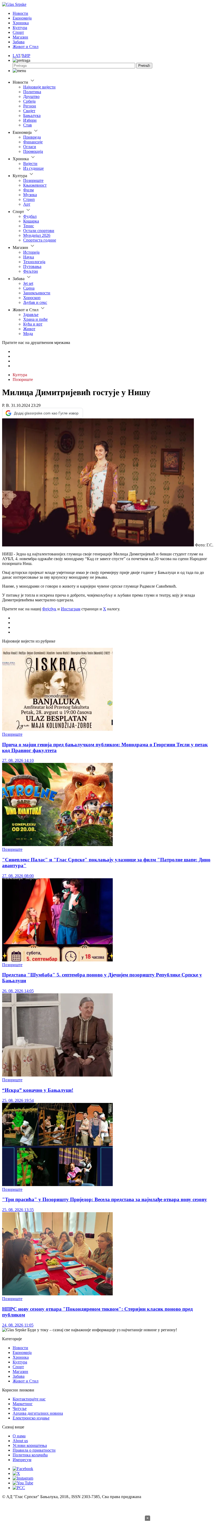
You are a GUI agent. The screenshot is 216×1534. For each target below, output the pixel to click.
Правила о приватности (34, 1450)
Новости (20, 13)
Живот (29, 329)
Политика (32, 91)
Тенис (28, 226)
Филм (28, 190)
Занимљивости (36, 293)
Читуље (20, 1408)
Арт (26, 204)
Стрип (29, 199)
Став (27, 125)
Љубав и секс (35, 302)
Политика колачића (30, 1455)
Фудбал (30, 216)
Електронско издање (31, 1418)
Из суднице (33, 168)
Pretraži (144, 66)
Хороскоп (32, 297)
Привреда (32, 137)
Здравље (30, 314)
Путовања (32, 266)
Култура (20, 27)
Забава (18, 42)
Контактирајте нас (29, 1399)
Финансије (33, 142)
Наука (28, 257)
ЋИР (26, 55)
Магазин (20, 37)
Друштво (31, 96)
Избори (30, 120)
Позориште (33, 180)
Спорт (18, 32)
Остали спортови (38, 230)
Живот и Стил (25, 46)
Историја (31, 252)
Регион (29, 106)
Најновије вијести (39, 87)
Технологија (34, 261)
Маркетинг (23, 1403)
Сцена (29, 288)
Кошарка (31, 221)
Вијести (30, 163)
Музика (30, 194)
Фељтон (30, 271)
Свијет (29, 110)
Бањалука (32, 115)
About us (20, 1440)
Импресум (22, 1459)
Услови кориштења (30, 1445)
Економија (22, 18)
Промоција (33, 151)
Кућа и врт (32, 324)
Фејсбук (49, 609)
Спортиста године (39, 240)
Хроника (21, 23)
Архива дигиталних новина (38, 1413)
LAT (17, 55)
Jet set (28, 283)
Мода (28, 333)
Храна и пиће (35, 319)
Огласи (29, 146)
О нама (19, 1436)
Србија (29, 101)
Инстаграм (70, 609)
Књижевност (35, 185)
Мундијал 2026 (36, 235)
